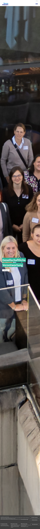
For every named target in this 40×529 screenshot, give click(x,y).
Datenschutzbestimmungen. (24, 519)
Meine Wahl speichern (35, 524)
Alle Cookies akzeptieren (34, 517)
